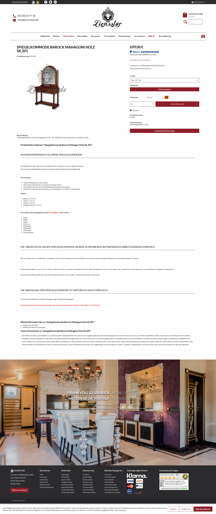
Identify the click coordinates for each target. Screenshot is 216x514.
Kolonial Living (87, 482)
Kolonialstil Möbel (67, 487)
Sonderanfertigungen (47, 487)
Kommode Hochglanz (111, 490)
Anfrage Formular (203, 36)
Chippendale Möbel (67, 492)
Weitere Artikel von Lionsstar (34, 327)
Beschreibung (22, 135)
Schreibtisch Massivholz (112, 492)
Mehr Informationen (118, 510)
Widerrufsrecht (45, 485)
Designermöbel (88, 485)
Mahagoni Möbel (66, 482)
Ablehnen (173, 509)
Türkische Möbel (109, 477)
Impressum (43, 477)
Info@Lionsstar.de (28, 19)
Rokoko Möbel (87, 480)
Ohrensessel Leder (110, 485)
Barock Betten (109, 480)
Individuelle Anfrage (164, 130)
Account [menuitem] (198, 2)
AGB (41, 475)
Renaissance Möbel (89, 492)
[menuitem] (185, 15)
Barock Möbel (65, 480)
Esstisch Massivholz (110, 487)
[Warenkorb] (185, 14)
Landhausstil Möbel (67, 490)
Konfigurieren (186, 509)
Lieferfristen (44, 480)
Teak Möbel (65, 475)
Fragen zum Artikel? (30, 325)
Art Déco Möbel (88, 487)
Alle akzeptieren (203, 509)
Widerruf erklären (19, 490)
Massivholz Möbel (67, 485)
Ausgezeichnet (20, 2)
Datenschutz (44, 482)
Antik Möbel (65, 477)
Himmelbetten (109, 482)
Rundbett (86, 475)
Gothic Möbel (87, 477)
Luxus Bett (107, 475)
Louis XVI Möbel (88, 490)
